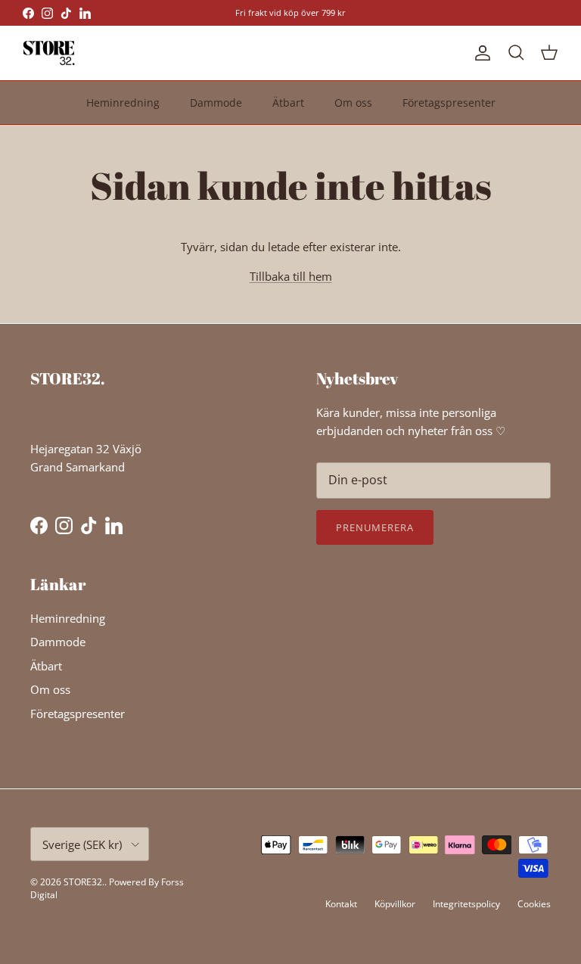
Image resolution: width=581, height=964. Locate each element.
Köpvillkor (394, 903)
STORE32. (84, 881)
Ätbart (288, 102)
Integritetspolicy (466, 903)
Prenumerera (375, 527)
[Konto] (480, 53)
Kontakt (341, 903)
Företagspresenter (449, 102)
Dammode (216, 102)
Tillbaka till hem (291, 276)
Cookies (534, 903)
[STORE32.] (49, 53)
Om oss (353, 102)
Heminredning (123, 102)
